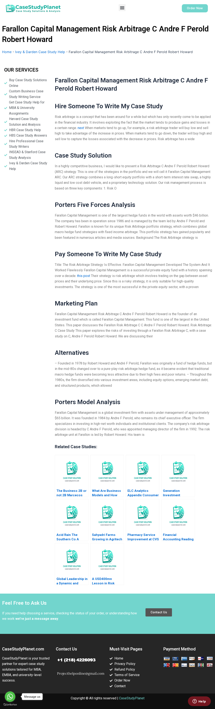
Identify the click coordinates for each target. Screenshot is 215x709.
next (81, 128)
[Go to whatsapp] (10, 696)
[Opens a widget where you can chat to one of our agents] (199, 701)
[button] (122, 7)
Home (7, 52)
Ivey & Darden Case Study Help (40, 52)
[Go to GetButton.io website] (10, 704)
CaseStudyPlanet (131, 698)
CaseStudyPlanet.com (23, 649)
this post (83, 276)
